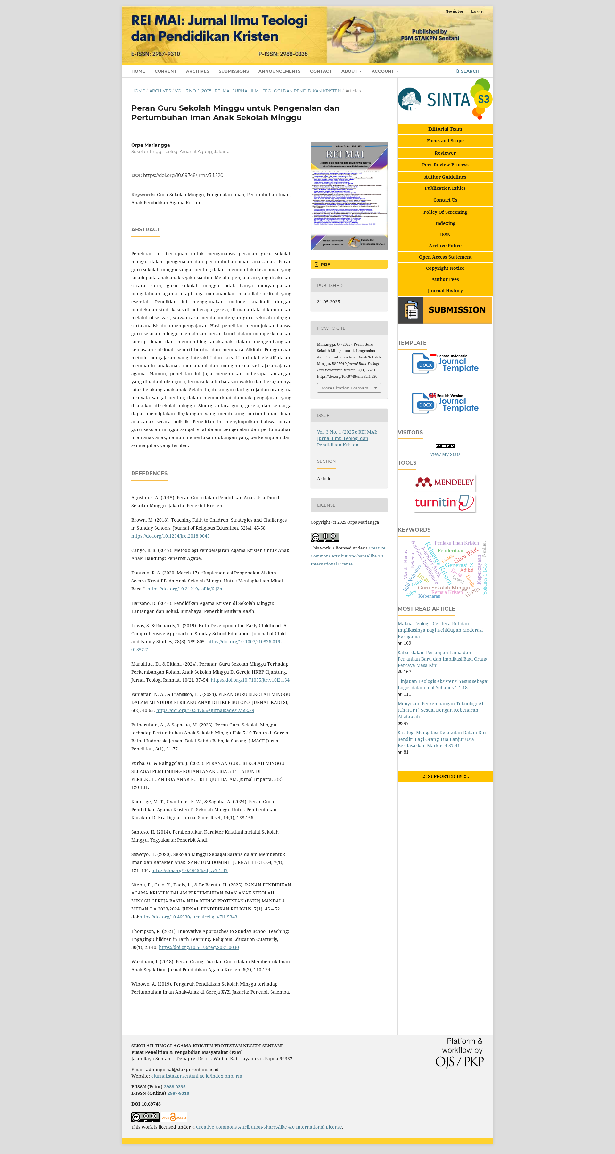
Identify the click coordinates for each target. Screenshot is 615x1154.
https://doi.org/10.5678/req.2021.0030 (199, 947)
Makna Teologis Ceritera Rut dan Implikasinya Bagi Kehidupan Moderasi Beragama (440, 630)
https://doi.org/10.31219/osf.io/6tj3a (184, 589)
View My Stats (445, 454)
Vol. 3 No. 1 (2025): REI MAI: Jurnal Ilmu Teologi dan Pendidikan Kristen (258, 90)
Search (470, 71)
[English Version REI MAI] (445, 412)
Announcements (279, 71)
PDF (324, 264)
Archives (197, 71)
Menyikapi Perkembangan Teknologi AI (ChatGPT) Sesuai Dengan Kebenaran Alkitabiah (440, 710)
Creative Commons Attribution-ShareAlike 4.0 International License (348, 556)
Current (165, 71)
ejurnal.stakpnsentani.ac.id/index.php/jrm (196, 1076)
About (349, 71)
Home (138, 71)
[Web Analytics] (445, 446)
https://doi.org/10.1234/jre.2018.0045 (170, 536)
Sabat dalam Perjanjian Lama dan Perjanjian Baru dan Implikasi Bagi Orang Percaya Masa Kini (443, 658)
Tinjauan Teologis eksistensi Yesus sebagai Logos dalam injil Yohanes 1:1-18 (443, 684)
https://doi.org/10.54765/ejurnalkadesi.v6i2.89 (205, 710)
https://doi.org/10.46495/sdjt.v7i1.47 (190, 870)
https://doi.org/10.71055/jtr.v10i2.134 (250, 680)
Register (454, 11)
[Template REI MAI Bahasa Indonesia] (445, 372)
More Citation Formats (345, 387)
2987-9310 (178, 1093)
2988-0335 (175, 1087)
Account (383, 71)
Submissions (234, 71)
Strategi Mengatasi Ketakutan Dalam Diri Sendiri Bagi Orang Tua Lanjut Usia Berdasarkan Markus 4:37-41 (442, 738)
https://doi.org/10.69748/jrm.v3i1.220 (183, 175)
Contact (321, 71)
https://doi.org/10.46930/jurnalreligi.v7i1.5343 (188, 917)
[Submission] (445, 323)
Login (477, 11)
